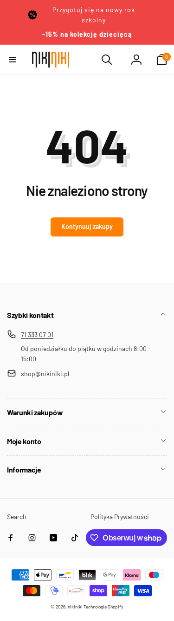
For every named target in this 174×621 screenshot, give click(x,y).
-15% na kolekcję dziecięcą (87, 34)
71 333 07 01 (37, 334)
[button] (12, 59)
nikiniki (75, 606)
